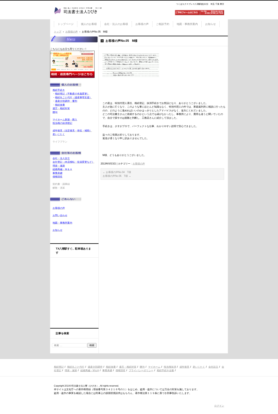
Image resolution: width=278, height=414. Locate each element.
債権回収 (120, 370)
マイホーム (154, 366)
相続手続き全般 (165, 370)
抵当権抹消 (170, 366)
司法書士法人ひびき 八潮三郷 (78, 18)
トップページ (66, 24)
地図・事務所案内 (187, 24)
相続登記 (59, 366)
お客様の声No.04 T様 (117, 172)
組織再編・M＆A (89, 370)
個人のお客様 (89, 24)
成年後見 (184, 366)
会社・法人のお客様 (116, 24)
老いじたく (199, 366)
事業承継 (107, 370)
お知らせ (210, 24)
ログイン (219, 405)
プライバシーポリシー (141, 370)
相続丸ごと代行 (75, 366)
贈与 (142, 366)
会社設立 (213, 366)
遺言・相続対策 (127, 366)
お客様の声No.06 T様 (117, 175)
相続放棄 (111, 366)
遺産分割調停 (95, 366)
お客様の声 (142, 24)
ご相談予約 (162, 24)
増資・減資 (71, 370)
